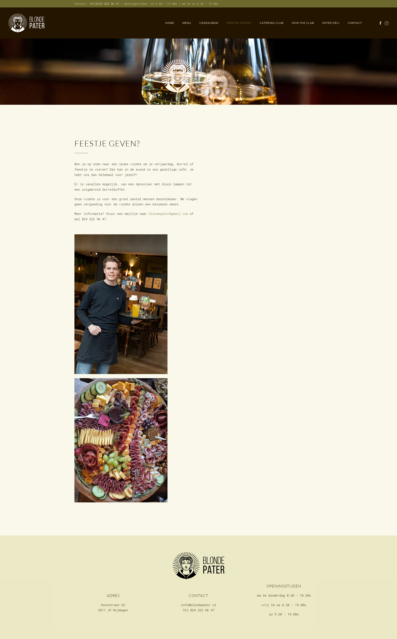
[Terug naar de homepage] (26, 23)
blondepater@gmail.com (168, 214)
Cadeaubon (208, 22)
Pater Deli (331, 22)
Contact (355, 22)
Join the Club (303, 22)
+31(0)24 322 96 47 (104, 4)
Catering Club (271, 22)
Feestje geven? (239, 22)
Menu (186, 22)
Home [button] (169, 22)
